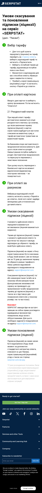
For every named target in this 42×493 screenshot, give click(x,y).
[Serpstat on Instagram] (31, 413)
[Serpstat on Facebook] (24, 413)
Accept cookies (28, 488)
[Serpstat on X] (17, 413)
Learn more (13, 488)
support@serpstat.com (24, 270)
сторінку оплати (29, 57)
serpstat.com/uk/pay (16, 360)
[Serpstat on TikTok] (10, 413)
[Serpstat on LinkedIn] (38, 413)
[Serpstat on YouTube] (3, 413)
